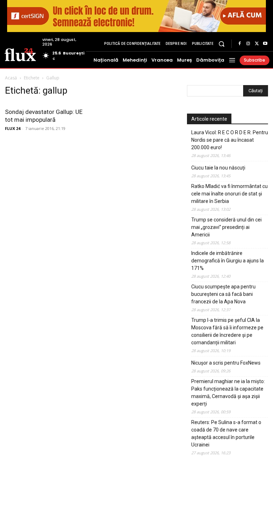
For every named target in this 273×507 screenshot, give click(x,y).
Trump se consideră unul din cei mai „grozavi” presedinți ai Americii (226, 227)
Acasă (11, 78)
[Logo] (20, 54)
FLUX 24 (12, 128)
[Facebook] (239, 44)
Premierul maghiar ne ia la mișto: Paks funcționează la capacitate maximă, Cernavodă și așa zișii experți (228, 392)
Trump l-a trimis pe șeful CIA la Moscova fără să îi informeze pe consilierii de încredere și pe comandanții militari (227, 331)
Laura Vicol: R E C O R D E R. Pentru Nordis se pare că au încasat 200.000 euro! (229, 140)
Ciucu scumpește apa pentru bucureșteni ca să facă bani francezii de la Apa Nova (223, 294)
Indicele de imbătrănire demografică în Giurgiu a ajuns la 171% (227, 260)
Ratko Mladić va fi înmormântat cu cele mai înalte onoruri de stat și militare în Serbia (229, 193)
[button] (221, 43)
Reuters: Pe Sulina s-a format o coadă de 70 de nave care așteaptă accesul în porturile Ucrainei (226, 433)
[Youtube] (265, 44)
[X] (256, 44)
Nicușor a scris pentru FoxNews (226, 363)
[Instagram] (248, 44)
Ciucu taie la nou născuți (218, 168)
